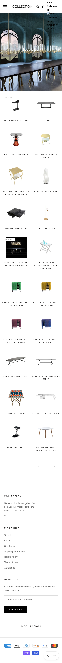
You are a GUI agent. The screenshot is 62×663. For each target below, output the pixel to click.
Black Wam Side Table (16, 120)
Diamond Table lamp (46, 191)
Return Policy (11, 557)
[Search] (37, 6)
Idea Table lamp (46, 229)
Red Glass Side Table (16, 155)
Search (7, 535)
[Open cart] (43, 6)
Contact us (9, 567)
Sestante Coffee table (16, 229)
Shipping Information (14, 551)
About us (8, 540)
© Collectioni (31, 626)
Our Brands (10, 546)
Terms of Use (11, 562)
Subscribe (15, 610)
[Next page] (31, 474)
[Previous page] (7, 466)
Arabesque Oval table (16, 376)
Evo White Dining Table (45, 413)
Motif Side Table (16, 413)
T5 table (46, 120)
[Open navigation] (5, 6)
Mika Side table (16, 447)
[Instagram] (5, 516)
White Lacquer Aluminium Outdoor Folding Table (46, 265)
